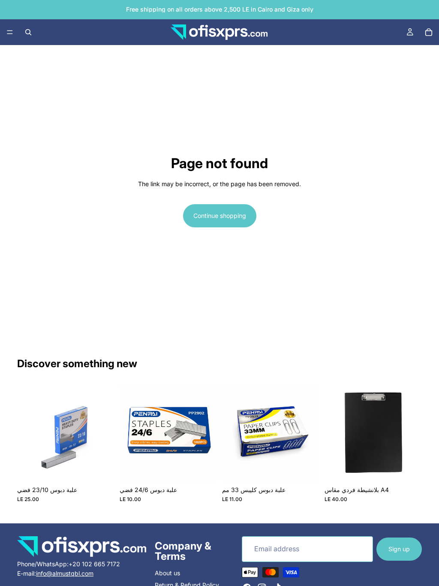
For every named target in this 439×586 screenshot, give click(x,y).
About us (167, 573)
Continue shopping (219, 215)
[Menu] (10, 32)
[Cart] (428, 32)
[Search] (28, 32)
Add (108, 468)
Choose (415, 468)
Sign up (399, 548)
